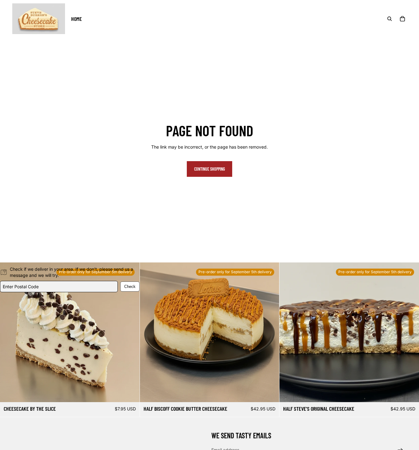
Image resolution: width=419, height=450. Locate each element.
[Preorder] (269, 392)
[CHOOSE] (130, 392)
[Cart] (402, 18)
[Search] (389, 18)
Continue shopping (209, 169)
